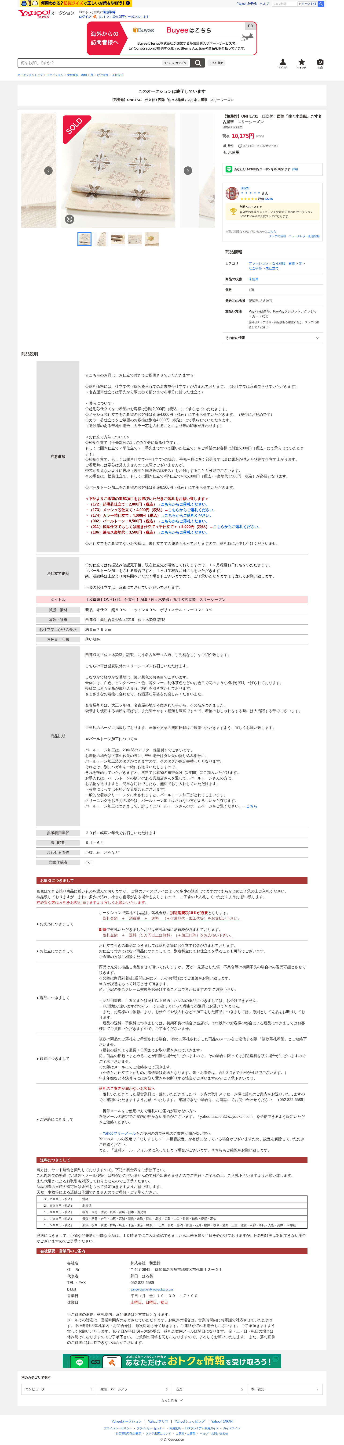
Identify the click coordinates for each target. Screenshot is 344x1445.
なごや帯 (102, 75)
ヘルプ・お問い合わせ (214, 1433)
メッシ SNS (308, 3)
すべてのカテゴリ (175, 63)
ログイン (85, 16)
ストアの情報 (277, 236)
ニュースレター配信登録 (304, 236)
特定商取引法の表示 (128, 1433)
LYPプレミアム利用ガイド (202, 1428)
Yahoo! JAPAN (247, 3)
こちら (272, 231)
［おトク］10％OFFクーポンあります (123, 16)
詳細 (295, 169)
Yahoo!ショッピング (190, 1421)
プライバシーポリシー (118, 1428)
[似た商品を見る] (69, 219)
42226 (269, 199)
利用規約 (175, 1428)
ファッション (55, 75)
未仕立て (117, 75)
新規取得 (109, 12)
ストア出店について (158, 1433)
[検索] (321, 4)
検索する (198, 63)
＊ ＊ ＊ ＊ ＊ (251, 193)
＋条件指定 (216, 63)
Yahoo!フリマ (158, 1421)
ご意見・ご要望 (185, 1433)
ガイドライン (231, 1428)
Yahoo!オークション (127, 1421)
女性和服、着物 (77, 75)
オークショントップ (30, 75)
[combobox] (90, 63)
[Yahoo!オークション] (47, 11)
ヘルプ (264, 3)
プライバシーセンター (151, 1428)
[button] (273, 338)
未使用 (254, 279)
